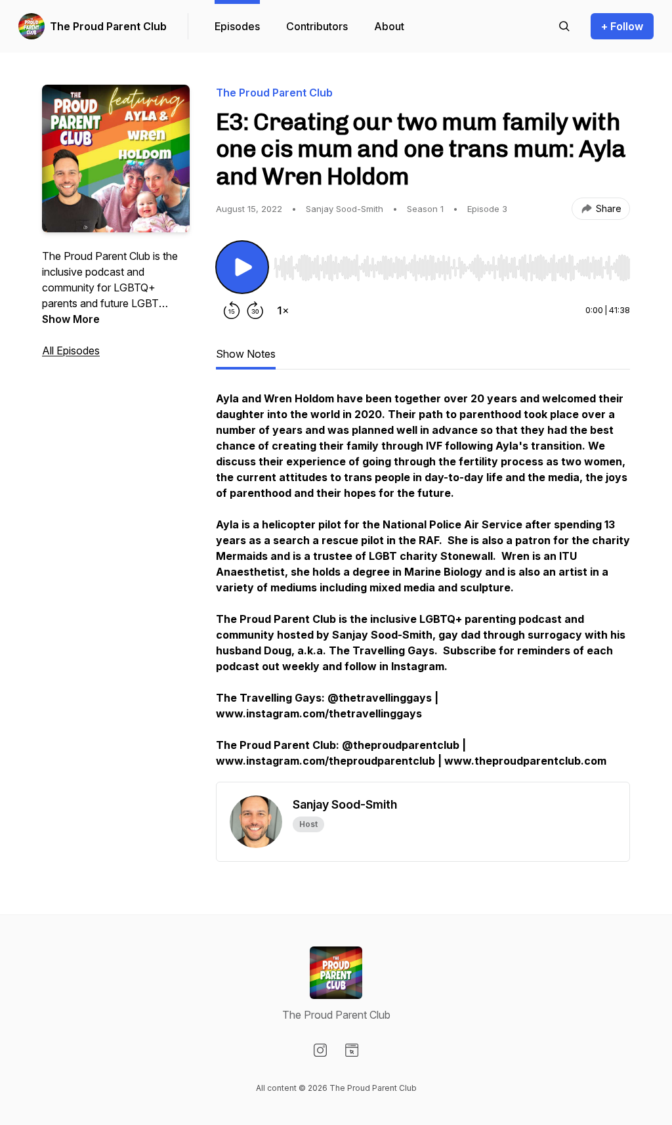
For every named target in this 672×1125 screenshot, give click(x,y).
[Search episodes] (564, 26)
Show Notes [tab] (246, 353)
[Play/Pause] (242, 267)
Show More (71, 319)
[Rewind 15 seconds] (231, 310)
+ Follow (622, 26)
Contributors (317, 26)
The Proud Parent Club (108, 26)
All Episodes (71, 350)
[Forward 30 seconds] (255, 310)
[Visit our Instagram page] (320, 1050)
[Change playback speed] (283, 310)
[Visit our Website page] (351, 1050)
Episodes (237, 26)
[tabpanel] (423, 586)
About (389, 26)
